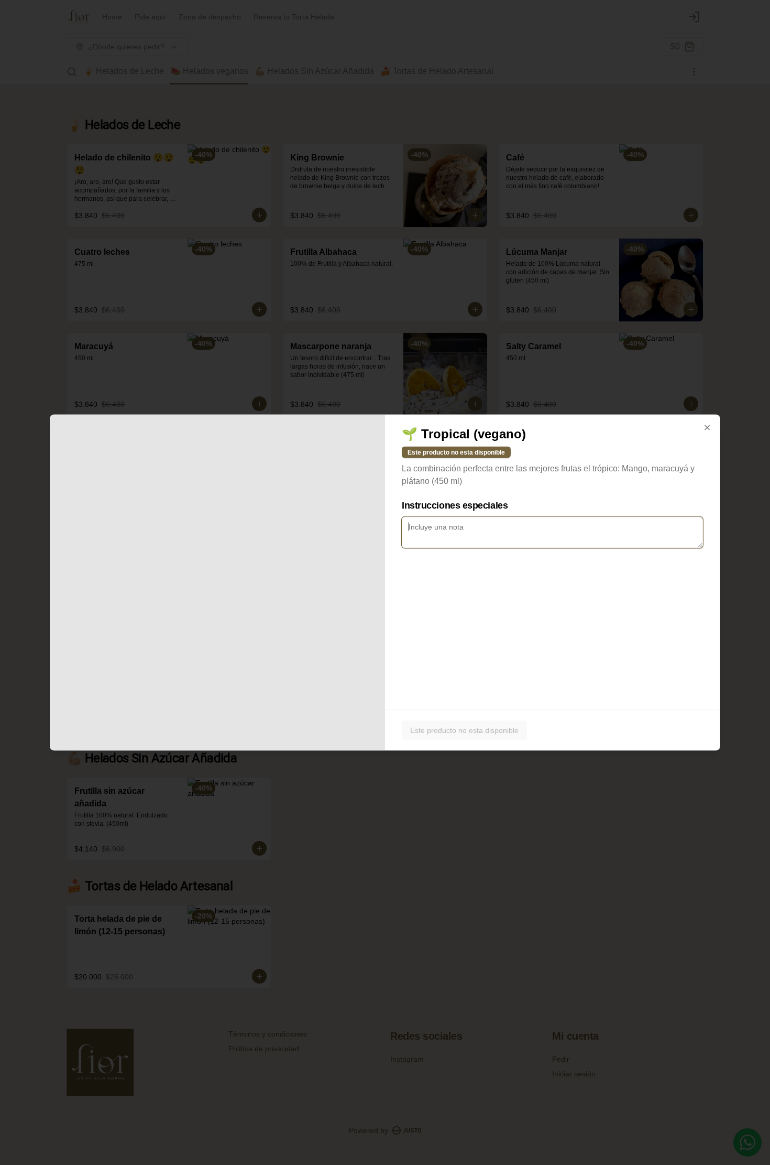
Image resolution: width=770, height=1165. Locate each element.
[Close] (707, 428)
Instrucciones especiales (455, 505)
